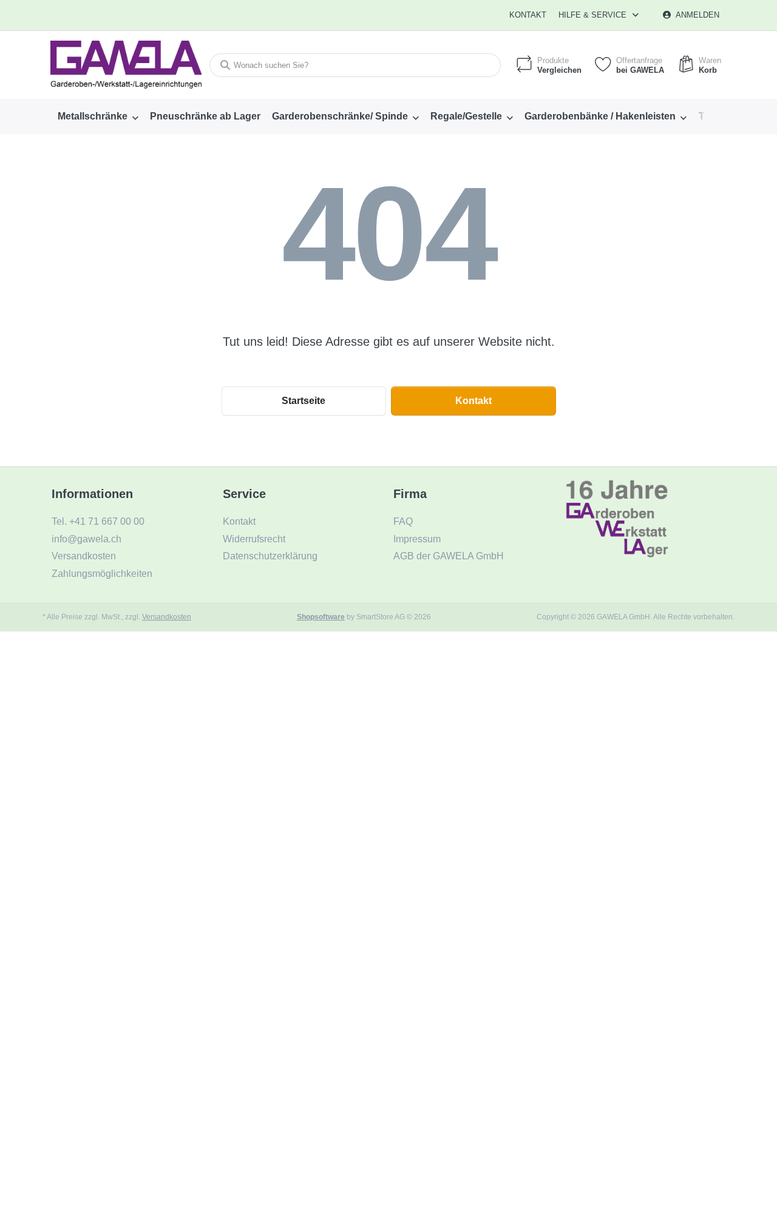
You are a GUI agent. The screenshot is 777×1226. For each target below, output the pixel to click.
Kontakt (527, 14)
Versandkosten (166, 617)
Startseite (303, 401)
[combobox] (355, 65)
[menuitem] (98, 116)
